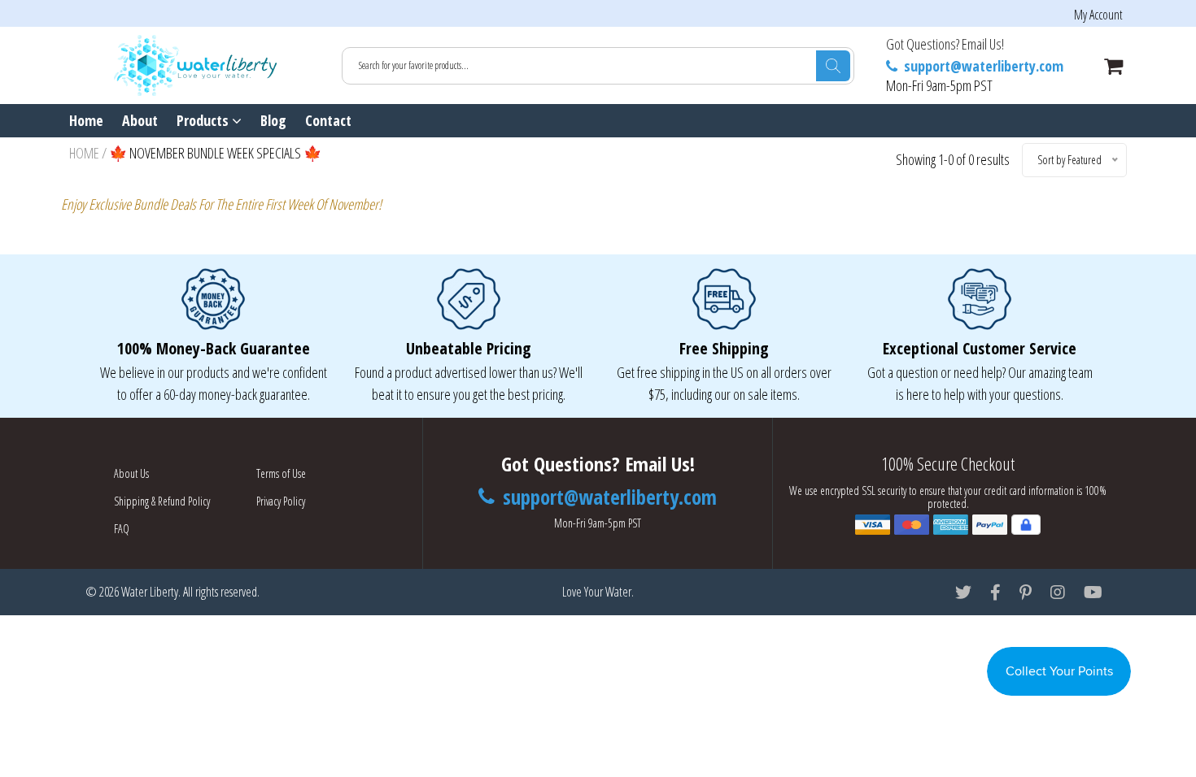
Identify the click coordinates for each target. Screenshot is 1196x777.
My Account (1098, 14)
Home (86, 120)
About (140, 120)
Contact (328, 120)
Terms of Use (281, 473)
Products (204, 120)
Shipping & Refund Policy (162, 501)
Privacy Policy (280, 501)
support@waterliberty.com (982, 66)
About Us (131, 473)
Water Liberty (149, 592)
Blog (273, 120)
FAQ (121, 528)
